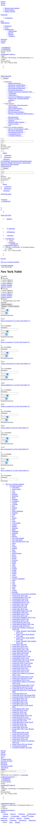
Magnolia (15, 528)
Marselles (15, 533)
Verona (14, 585)
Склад (7, 27)
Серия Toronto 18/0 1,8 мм (20, 732)
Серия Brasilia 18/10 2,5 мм (20, 602)
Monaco (14, 536)
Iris (13, 516)
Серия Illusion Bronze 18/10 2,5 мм (23, 685)
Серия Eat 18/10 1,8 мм (19, 607)
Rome (14, 563)
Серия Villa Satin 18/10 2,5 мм (21, 651)
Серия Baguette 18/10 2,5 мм (21, 656)
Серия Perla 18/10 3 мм (19, 714)
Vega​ (13, 584)
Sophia (14, 570)
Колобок (15, 592)
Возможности (9, 29)
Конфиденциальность (8, 810)
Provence (15, 560)
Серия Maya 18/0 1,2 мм (20, 702)
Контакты (4, 762)
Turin (13, 580)
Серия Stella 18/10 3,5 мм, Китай (22, 722)
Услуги (3, 756)
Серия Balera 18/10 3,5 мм (20, 658)
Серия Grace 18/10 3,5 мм (20, 671)
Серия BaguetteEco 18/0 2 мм (21, 597)
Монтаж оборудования (12, 8)
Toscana (14, 577)
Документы (4, 767)
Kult (13, 519)
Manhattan (15, 531)
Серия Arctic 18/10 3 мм (19, 595)
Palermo (14, 548)
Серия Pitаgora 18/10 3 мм (20, 619)
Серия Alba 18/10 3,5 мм (20, 654)
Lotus (14, 521)
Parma (14, 551)
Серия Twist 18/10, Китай (20, 734)
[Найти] (2, 150)
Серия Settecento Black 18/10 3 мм (23, 624)
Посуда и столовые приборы (15, 484)
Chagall (14, 502)
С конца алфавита (6, 283)
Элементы (11, 36)
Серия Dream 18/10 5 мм (20, 668)
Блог (2, 757)
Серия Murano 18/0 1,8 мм (20, 708)
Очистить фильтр (14, 306)
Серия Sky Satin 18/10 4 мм (21, 626)
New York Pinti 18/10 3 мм (20, 541)
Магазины (4, 764)
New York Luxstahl (18, 538)
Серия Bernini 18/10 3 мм (20, 599)
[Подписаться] (2, 773)
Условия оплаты (6, 759)
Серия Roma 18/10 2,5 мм (20, 621)
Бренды (3, 754)
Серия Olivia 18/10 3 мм (19, 616)
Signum (14, 568)
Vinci (13, 587)
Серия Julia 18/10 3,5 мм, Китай (22, 688)
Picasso (14, 556)
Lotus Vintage (16, 523)
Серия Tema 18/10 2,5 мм (20, 648)
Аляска (14, 590)
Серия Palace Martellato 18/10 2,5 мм (23, 617)
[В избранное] (5, 310)
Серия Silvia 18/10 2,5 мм (20, 717)
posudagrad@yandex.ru (8, 54)
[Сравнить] (4, 313)
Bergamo (15, 499)
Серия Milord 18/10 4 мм (20, 703)
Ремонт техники (10, 11)
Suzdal (14, 572)
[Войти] (1, 205)
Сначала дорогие (6, 287)
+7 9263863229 (5, 47)
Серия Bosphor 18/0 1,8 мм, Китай (23, 659)
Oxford (14, 546)
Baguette (14, 494)
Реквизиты (8, 26)
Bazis (13, 497)
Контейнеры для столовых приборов (24, 594)
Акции (3, 752)
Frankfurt (15, 513)
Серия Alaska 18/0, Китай (20, 653)
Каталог (3, 750)
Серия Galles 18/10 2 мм (20, 609)
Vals (13, 582)
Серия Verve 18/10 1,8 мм (20, 737)
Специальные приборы (19, 746)
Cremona (15, 504)
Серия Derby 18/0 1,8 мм (20, 604)
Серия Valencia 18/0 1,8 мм (20, 735)
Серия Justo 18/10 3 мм (19, 693)
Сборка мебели (9, 10)
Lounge (14, 524)
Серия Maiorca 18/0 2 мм (20, 612)
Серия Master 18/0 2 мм (19, 700)
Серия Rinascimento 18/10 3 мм (22, 715)
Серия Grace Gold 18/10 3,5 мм (22, 678)
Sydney (14, 573)
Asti (13, 491)
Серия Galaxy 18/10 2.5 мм (20, 670)
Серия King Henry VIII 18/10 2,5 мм (23, 697)
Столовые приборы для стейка (22, 747)
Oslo (13, 545)
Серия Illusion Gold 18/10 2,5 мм (22, 687)
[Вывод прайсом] (3, 308)
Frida (13, 514)
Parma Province (17, 553)
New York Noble (17, 540)
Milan (14, 535)
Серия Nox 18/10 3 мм (19, 712)
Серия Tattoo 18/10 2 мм (20, 727)
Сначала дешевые (6, 285)
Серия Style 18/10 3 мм (19, 725)
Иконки (10, 34)
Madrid (14, 526)
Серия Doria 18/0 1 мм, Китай (21, 666)
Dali (13, 506)
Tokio (14, 575)
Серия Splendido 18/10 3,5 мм (21, 719)
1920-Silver (15, 487)
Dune (13, 509)
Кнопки (10, 32)
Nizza (14, 543)
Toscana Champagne (18, 578)
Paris (13, 550)
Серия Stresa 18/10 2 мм (19, 646)
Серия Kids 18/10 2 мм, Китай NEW (23, 695)
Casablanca (15, 501)
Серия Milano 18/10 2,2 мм (20, 614)
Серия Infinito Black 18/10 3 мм (22, 611)
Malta (14, 529)
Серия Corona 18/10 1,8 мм (20, 661)
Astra (13, 492)
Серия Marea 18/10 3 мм (20, 698)
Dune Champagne (17, 511)
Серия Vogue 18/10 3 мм (20, 739)
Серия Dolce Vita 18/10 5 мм (21, 665)
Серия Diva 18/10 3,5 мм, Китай (22, 663)
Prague (14, 558)
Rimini (14, 562)
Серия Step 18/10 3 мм (19, 724)
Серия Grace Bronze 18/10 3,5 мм (22, 676)
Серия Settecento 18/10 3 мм (21, 622)
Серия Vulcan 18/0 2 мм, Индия (22, 744)
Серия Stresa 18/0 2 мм (19, 644)
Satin (13, 565)
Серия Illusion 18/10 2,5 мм (20, 680)
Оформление (12, 31)
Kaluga (14, 518)
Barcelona (15, 496)
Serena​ (14, 567)
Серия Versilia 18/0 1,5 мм (20, 649)
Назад (11, 240)
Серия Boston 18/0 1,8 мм (20, 600)
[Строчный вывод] (2, 308)
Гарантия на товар (7, 766)
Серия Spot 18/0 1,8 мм (19, 720)
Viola (13, 589)
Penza (14, 555)
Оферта (3, 769)
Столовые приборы (15, 486)
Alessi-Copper (16, 489)
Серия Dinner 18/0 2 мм (19, 605)
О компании (9, 18)
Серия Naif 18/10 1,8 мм (20, 710)
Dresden (14, 508)
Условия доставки (6, 761)
